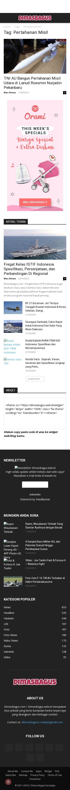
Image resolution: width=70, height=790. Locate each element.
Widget (48, 771)
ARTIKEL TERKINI (16, 221)
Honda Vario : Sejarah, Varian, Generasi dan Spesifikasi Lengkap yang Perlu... (45, 363)
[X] (59, 747)
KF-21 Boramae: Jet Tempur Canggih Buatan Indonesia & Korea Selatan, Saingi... (45, 307)
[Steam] (49, 747)
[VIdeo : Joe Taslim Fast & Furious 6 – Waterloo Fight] (12, 564)
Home (7, 26)
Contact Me (27, 771)
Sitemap (23, 775)
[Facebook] (9, 747)
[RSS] (39, 747)
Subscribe (10, 775)
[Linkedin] (29, 747)
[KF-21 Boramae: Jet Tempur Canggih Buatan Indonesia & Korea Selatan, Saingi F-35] (13, 307)
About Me (13, 771)
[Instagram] (19, 747)
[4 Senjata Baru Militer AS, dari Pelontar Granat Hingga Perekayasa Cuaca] (13, 549)
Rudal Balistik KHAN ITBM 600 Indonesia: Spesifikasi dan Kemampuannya (42, 344)
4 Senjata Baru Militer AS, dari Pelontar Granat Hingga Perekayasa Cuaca (42, 545)
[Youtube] (40, 757)
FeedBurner (43, 499)
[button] (6, 18)
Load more (34, 378)
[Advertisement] (35, 6)
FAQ (57, 771)
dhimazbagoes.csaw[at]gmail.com (42, 722)
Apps (38, 771)
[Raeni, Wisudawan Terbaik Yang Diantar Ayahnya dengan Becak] (13, 528)
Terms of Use (55, 775)
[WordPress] (30, 757)
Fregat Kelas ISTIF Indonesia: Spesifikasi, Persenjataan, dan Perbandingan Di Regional (29, 269)
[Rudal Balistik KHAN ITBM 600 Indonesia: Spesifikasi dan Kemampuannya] (13, 346)
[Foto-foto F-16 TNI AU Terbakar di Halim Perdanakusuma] (13, 581)
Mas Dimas (10, 92)
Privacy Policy (37, 775)
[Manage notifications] (8, 782)
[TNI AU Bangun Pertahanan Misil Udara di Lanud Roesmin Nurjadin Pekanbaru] (35, 56)
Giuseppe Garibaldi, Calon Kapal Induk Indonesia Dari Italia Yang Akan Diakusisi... (43, 325)
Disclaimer (35, 779)
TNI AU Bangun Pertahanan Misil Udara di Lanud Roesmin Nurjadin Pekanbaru (33, 83)
